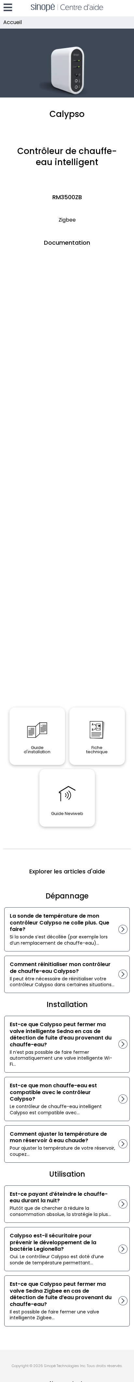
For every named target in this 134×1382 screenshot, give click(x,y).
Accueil (12, 22)
